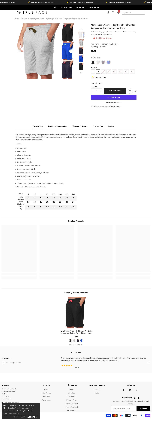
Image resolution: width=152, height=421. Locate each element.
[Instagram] (130, 390)
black (70, 340)
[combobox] (135, 12)
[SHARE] (134, 91)
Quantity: (94, 87)
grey (74, 340)
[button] (19, 51)
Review (111, 126)
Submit (143, 408)
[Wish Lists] (113, 12)
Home (16, 18)
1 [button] (73, 367)
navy (77, 340)
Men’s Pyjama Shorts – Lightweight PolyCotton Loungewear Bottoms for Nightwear (76, 332)
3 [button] (78, 367)
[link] (19, 274)
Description (38, 126)
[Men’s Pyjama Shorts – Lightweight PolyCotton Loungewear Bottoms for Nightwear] (76, 312)
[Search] (123, 12)
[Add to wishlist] (130, 91)
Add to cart (115, 91)
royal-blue (81, 340)
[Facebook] (123, 390)
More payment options (114, 102)
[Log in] (108, 12)
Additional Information (57, 126)
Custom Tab (98, 126)
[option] (45, 51)
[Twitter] (136, 390)
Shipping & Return (79, 126)
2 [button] (76, 367)
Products (24, 18)
